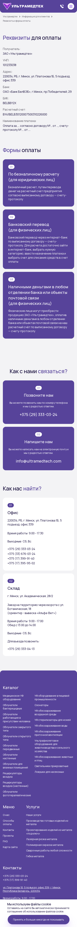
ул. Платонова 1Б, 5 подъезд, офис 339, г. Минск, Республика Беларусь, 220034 (32, 889)
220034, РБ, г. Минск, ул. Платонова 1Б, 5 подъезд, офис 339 (35, 522)
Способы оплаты (8, 822)
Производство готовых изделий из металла (47, 822)
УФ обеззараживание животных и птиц (54, 758)
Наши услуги (33, 815)
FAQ (5, 841)
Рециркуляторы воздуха (12, 775)
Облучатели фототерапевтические (17, 793)
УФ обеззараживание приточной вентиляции (48, 733)
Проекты (8, 835)
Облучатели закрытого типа (17, 728)
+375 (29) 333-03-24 (38, 414)
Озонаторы (41, 705)
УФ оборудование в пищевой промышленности (52, 697)
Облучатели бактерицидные (12, 706)
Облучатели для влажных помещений (15, 765)
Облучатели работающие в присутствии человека (16, 718)
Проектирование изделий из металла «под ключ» (49, 831)
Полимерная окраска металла (44, 845)
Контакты (8, 830)
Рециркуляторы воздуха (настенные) (15, 784)
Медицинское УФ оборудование (13, 697)
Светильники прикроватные (51, 766)
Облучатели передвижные (11, 747)
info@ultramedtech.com (38, 461)
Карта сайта (10, 847)
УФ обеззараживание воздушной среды (48, 712)
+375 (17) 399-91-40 (15, 880)
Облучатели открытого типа (17, 738)
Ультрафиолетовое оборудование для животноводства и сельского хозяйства (52, 746)
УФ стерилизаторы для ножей (53, 720)
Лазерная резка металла (41, 839)
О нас (6, 815)
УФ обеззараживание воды (51, 725)
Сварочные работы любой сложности (49, 850)
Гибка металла (35, 856)
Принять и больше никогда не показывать (38, 919)
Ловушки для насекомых (49, 771)
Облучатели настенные (10, 756)
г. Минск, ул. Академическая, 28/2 (30, 596)
